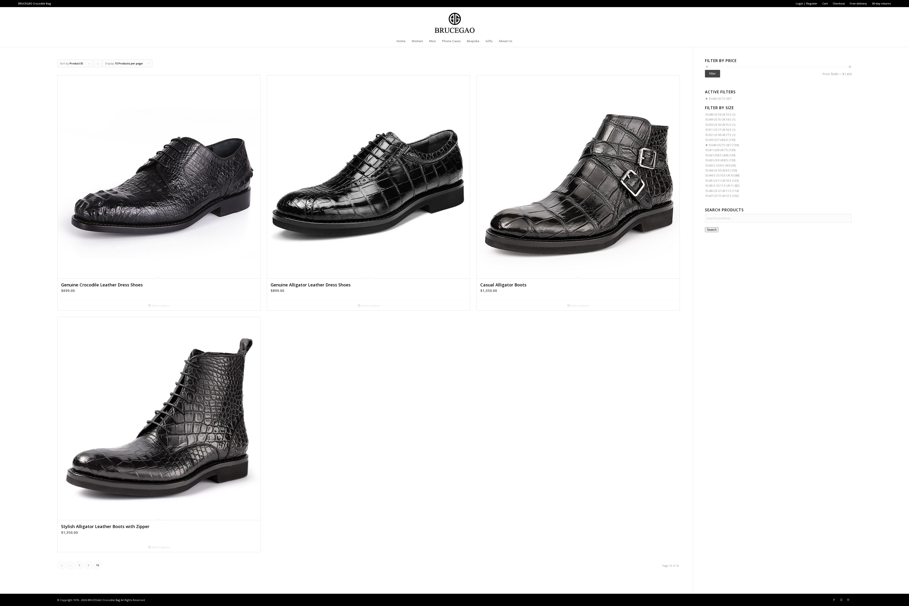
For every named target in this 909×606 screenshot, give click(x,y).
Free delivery (858, 3)
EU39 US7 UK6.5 (717, 140)
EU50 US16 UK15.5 (718, 124)
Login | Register (806, 3)
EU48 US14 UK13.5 (718, 114)
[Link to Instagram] (841, 599)
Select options (160, 305)
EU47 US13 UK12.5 (718, 196)
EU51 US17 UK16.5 (718, 129)
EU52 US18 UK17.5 (718, 135)
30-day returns (881, 3)
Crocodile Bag (42, 3)
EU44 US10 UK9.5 (718, 170)
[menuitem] (806, 3)
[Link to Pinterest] (848, 599)
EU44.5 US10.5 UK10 (720, 175)
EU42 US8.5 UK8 (717, 155)
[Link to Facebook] (834, 599)
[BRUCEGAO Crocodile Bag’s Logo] (455, 21)
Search (712, 229)
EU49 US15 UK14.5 (718, 119)
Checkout (839, 3)
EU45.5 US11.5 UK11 (720, 185)
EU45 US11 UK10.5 (718, 180)
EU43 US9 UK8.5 (717, 160)
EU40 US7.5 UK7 (720, 98)
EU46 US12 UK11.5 (718, 191)
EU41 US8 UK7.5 (717, 150)
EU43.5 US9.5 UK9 (718, 165)
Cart (825, 3)
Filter (712, 74)
